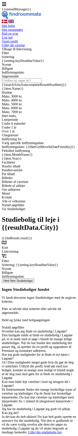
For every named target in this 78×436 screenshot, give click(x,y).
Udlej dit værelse (13, 45)
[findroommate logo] (21, 17)
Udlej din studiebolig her (45, 432)
